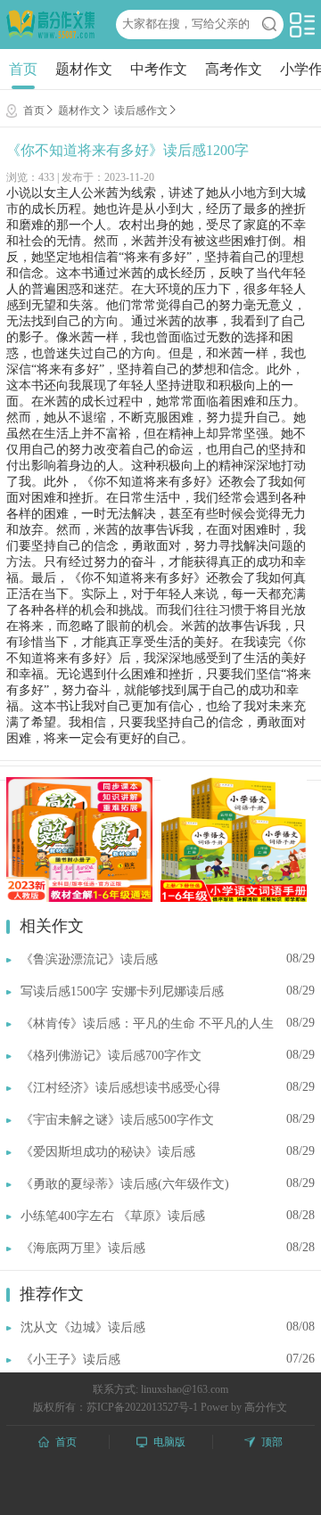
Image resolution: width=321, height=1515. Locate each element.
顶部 (272, 1442)
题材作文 (83, 69)
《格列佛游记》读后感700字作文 (111, 1055)
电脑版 (169, 1442)
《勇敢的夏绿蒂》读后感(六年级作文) (125, 1184)
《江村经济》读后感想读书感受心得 (120, 1087)
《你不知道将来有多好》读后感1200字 (127, 150)
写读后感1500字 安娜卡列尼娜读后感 (122, 991)
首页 (23, 69)
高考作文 (233, 69)
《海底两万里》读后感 (83, 1248)
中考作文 (158, 69)
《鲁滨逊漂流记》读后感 (89, 959)
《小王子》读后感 (70, 1359)
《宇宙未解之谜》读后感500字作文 (117, 1119)
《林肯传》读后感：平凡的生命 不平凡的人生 (147, 1023)
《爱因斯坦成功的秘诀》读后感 (108, 1152)
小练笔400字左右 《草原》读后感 (113, 1216)
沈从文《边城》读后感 (83, 1327)
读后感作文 (141, 110)
